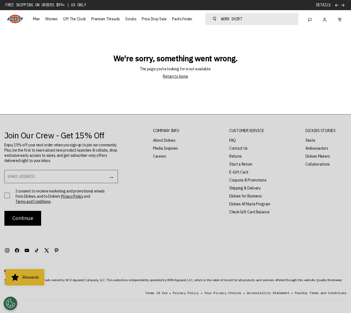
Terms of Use (156, 293)
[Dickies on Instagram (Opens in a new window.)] (7, 250)
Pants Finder (182, 18)
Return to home (175, 76)
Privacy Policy (72, 196)
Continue (22, 218)
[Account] (325, 19)
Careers (159, 156)
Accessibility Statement (268, 293)
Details (323, 5)
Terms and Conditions (32, 201)
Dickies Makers (317, 156)
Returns (235, 156)
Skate (310, 140)
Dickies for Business (245, 196)
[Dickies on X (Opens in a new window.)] (46, 250)
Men (36, 18)
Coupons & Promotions (247, 180)
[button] (166, 130)
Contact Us (238, 148)
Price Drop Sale (154, 18)
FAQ (232, 140)
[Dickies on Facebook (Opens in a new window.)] (17, 250)
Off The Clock (74, 18)
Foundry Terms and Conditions (321, 293)
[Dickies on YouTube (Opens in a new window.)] (27, 250)
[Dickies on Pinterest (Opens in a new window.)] (56, 250)
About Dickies (164, 140)
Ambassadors (316, 148)
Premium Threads (105, 18)
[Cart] (339, 19)
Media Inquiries (165, 148)
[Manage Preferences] (10, 303)
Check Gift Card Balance (249, 211)
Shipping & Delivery (245, 188)
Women (51, 18)
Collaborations (317, 164)
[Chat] (310, 19)
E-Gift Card (238, 172)
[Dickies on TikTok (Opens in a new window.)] (36, 250)
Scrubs (130, 18)
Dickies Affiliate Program (249, 204)
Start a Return (240, 164)
